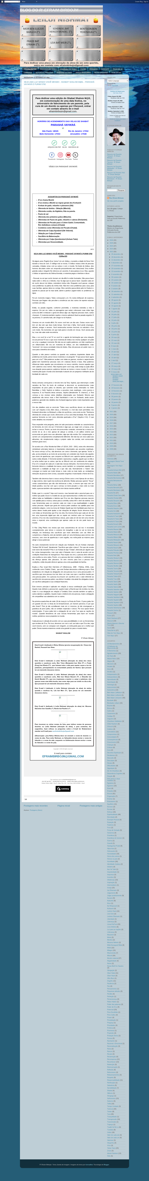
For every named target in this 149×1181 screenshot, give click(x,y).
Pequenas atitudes (113, 991)
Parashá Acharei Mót (114, 470)
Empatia (110, 791)
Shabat (109, 1090)
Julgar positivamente (114, 895)
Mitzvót (109, 955)
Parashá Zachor (112, 610)
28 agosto (115, 300)
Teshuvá (110, 1109)
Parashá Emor (112, 506)
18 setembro (116, 291)
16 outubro (115, 283)
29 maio (114, 337)
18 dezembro (116, 257)
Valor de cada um (113, 1137)
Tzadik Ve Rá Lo (113, 1127)
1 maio (113, 349)
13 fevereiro (115, 391)
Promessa (110, 1030)
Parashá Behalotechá (114, 480)
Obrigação (110, 970)
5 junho (114, 334)
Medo (109, 937)
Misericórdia (111, 953)
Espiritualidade (112, 814)
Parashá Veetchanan (114, 608)
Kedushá (110, 900)
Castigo (109, 716)
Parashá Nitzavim (113, 545)
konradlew (89, 1165)
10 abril (114, 357)
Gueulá (109, 843)
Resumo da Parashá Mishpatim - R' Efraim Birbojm (114, 168)
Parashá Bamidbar (113, 475)
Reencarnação (112, 1067)
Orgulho (110, 981)
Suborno (110, 1101)
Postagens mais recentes (36, 806)
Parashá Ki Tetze (113, 519)
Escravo (110, 807)
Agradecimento (112, 653)
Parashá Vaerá (112, 581)
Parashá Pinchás (113, 553)
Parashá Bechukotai (114, 478)
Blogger (106, 1165)
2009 (112, 446)
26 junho (114, 326)
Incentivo (110, 877)
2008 (112, 449)
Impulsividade (112, 872)
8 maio (113, 346)
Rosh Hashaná (112, 618)
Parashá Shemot (113, 563)
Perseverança (112, 999)
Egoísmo (110, 786)
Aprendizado (111, 679)
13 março (114, 369)
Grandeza (110, 835)
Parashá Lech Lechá (114, 527)
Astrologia (110, 685)
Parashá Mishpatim (114, 540)
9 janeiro (114, 405)
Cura (109, 750)
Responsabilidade (113, 1080)
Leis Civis (110, 914)
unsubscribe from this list (59, 781)
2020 (112, 414)
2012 (112, 437)
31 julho (114, 311)
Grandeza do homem (114, 838)
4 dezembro (115, 263)
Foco (109, 827)
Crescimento (111, 742)
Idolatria (110, 867)
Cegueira (110, 719)
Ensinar (109, 799)
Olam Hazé (111, 975)
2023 (112, 249)
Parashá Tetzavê (113, 574)
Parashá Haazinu (113, 508)
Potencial (110, 1009)
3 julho (113, 323)
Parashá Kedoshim (113, 513)
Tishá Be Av (111, 630)
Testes (109, 1111)
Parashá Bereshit (113, 487)
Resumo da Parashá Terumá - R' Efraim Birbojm (114, 162)
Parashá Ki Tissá (113, 521)
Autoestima (111, 690)
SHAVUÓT (105, 69)
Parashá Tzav (112, 579)
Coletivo (110, 729)
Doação (110, 776)
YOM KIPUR (116, 73)
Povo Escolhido (112, 1012)
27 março (114, 363)
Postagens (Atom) (36, 810)
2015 (112, 429)
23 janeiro (115, 399)
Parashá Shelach (113, 558)
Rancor (109, 1051)
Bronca (109, 708)
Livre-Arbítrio (111, 927)
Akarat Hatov (111, 658)
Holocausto (111, 851)
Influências (111, 880)
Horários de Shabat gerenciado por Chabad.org (117, 116)
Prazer (109, 1017)
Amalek (109, 666)
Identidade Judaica (113, 864)
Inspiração (110, 882)
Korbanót (110, 908)
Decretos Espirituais (114, 753)
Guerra (109, 840)
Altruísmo (110, 664)
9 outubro (114, 286)
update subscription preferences (75, 781)
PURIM (83, 69)
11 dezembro (116, 260)
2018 (112, 420)
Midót (109, 948)
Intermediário (111, 885)
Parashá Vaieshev (113, 589)
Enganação (111, 796)
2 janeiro (114, 408)
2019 (112, 417)
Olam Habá (111, 973)
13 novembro (116, 271)
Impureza (110, 874)
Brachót (110, 705)
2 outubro (114, 288)
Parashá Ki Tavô (113, 516)
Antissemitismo (112, 677)
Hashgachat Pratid (113, 846)
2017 (112, 423)
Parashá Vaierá (112, 587)
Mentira (109, 940)
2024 (112, 246)
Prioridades (111, 1025)
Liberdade (110, 919)
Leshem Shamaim (113, 916)
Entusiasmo (111, 801)
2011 (111, 440)
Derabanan (111, 755)
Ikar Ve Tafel (111, 869)
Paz (108, 986)
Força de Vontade (113, 830)
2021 (112, 411)
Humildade (111, 861)
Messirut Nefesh (112, 942)
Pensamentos (112, 989)
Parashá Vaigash (113, 594)
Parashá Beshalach (114, 490)
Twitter (75, 159)
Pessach (110, 613)
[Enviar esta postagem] (25, 799)
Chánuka (110, 459)
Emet (109, 788)
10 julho (114, 320)
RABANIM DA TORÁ (64, 73)
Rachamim (111, 1041)
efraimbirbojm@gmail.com (63, 756)
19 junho (114, 329)
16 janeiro (115, 402)
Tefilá (109, 1103)
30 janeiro (115, 396)
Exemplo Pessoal (113, 820)
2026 (112, 240)
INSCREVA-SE (73, 147)
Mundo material (112, 958)
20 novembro (116, 268)
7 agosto (114, 309)
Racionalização (112, 1046)
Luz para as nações (114, 929)
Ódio (108, 1156)
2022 (112, 251)
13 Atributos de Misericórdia (112, 647)
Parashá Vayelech (113, 602)
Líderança (110, 932)
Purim (109, 615)
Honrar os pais (112, 859)
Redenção (110, 1064)
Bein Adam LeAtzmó (114, 695)
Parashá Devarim (113, 500)
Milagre (109, 950)
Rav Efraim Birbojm (116, 198)
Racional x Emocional (114, 1043)
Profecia (110, 1028)
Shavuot (110, 621)
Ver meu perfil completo (115, 201)
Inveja (109, 888)
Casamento (111, 713)
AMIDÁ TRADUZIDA (83, 73)
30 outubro (115, 277)
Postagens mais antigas (91, 806)
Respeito (110, 1077)
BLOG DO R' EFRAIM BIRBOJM (49, 10)
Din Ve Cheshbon (113, 771)
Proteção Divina (112, 1035)
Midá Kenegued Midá (114, 945)
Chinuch (110, 726)
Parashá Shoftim (113, 566)
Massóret (110, 935)
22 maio (114, 340)
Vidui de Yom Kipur (113, 633)
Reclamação (111, 1056)
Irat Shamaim (111, 890)
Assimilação (111, 682)
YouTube (68, 159)
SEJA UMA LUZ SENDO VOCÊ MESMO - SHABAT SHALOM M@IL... (118, 378)
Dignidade (110, 768)
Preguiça (110, 1023)
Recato (109, 1054)
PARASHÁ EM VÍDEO (48, 69)
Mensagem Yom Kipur (114, 466)
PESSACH (93, 69)
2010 (112, 443)
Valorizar (110, 1140)
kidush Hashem (112, 1153)
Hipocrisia (110, 848)
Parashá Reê (111, 555)
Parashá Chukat (112, 498)
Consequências (112, 739)
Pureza (109, 1038)
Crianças (110, 745)
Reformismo (111, 1072)
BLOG (64, 147)
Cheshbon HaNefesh (114, 721)
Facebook (52, 159)
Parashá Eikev (112, 503)
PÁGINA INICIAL (30, 69)
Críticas (109, 747)
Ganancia (110, 833)
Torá (108, 1114)
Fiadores (110, 825)
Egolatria (110, 783)
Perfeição (110, 996)
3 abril (113, 360)
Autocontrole (111, 687)
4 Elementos (111, 651)
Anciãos (110, 672)
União (109, 1132)
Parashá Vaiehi (112, 584)
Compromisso (112, 734)
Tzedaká (110, 1130)
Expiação (110, 822)
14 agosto (115, 306)
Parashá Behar (112, 485)
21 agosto (115, 303)
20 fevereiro (115, 388)
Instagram (60, 159)
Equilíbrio (110, 804)
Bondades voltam (113, 703)
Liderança (110, 921)
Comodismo (111, 732)
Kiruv (109, 903)
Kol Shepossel (112, 906)
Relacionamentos (113, 1075)
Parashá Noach (112, 548)
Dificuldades (111, 765)
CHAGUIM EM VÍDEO (68, 69)
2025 (112, 243)
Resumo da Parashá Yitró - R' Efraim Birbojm (116, 173)
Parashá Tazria (112, 568)
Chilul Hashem (112, 724)
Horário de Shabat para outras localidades (118, 119)
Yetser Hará (111, 1148)
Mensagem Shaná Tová (115, 461)
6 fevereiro (115, 394)
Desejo (109, 763)
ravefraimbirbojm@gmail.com (63, 731)
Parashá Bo (111, 493)
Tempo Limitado (112, 1106)
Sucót (109, 628)
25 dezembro (116, 254)
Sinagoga (110, 1096)
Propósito (110, 1033)
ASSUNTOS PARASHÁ (44, 73)
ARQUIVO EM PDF (54, 147)
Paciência (110, 983)
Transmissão (111, 1122)
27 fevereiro (115, 385)
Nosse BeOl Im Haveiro (115, 966)
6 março (114, 372)
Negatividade (111, 961)
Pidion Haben (111, 1002)
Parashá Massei (112, 529)
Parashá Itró (111, 511)
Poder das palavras (114, 1004)
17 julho (114, 317)
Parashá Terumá (113, 571)
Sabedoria (110, 1085)
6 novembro (115, 274)
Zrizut (109, 1151)
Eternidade (111, 817)
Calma (109, 711)
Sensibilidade (111, 1088)
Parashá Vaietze (112, 592)
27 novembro (116, 266)
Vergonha (110, 1143)
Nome (109, 963)
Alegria (109, 661)
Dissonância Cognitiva (114, 773)
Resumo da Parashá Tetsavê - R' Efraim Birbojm (114, 156)
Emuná (109, 793)
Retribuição (111, 1083)
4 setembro (115, 297)
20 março (114, 366)
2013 (112, 434)
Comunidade (111, 737)
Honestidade (111, 854)
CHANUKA (28, 73)
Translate (115, 85)
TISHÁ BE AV (118, 69)
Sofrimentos (111, 1098)
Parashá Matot (112, 532)
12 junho (114, 332)
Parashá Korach (112, 524)
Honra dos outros (113, 856)
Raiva (109, 1049)
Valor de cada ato (113, 1135)
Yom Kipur (110, 636)
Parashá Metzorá (113, 534)
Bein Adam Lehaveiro (114, 698)
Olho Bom (110, 978)
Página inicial (63, 806)
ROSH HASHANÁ (101, 73)
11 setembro (115, 294)
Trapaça (110, 1124)
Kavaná (109, 898)
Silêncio (110, 1093)
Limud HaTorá (112, 924)
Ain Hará (110, 656)
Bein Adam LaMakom (114, 692)
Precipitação (111, 1020)
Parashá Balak (112, 473)
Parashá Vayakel (113, 600)
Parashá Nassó (112, 542)
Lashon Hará (111, 911)
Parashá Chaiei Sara (114, 495)
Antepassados (112, 674)
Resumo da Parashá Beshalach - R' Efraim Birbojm (114, 178)
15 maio (114, 343)
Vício (109, 1145)
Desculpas (110, 760)
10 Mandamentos (113, 644)
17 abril (114, 354)
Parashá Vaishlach (113, 597)
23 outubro (115, 280)
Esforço (109, 812)
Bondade (110, 700)
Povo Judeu (111, 1015)
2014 (112, 432)
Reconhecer (111, 1062)
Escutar (109, 809)
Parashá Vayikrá (112, 605)
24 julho (114, 314)
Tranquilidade (112, 1116)
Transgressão (112, 1119)
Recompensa (111, 1059)
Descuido (110, 758)
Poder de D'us (112, 1007)
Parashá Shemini (113, 561)
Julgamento (111, 893)
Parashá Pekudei (113, 550)
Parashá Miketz (112, 537)
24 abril (114, 352)
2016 (112, 426)
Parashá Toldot (112, 576)
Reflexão (110, 1070)
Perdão (109, 994)
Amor (109, 669)
